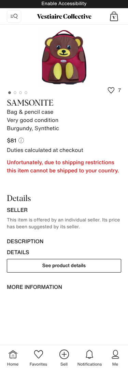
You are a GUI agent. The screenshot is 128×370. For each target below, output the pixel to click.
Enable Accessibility (63, 3)
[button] (114, 16)
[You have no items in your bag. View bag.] (114, 16)
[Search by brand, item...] (14, 16)
